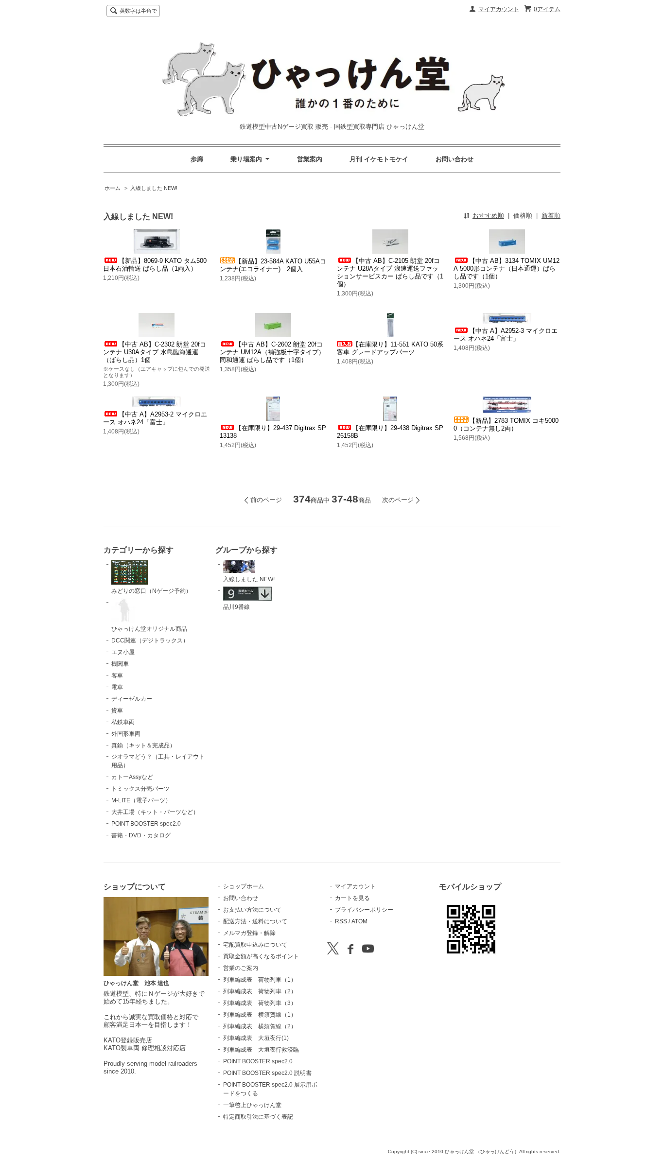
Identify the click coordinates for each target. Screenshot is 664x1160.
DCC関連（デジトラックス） (150, 640)
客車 (117, 675)
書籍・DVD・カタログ (141, 835)
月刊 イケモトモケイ (378, 159)
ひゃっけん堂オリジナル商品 (149, 628)
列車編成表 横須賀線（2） (260, 1026)
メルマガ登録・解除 (249, 933)
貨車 (117, 710)
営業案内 (309, 159)
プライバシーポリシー (364, 909)
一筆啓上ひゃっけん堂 (252, 1105)
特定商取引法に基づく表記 (258, 1116)
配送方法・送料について (255, 921)
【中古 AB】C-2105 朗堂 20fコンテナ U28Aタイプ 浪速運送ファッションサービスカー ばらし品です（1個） (390, 272)
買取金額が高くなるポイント (261, 956)
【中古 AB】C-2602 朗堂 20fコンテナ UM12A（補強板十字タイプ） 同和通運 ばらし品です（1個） (272, 352)
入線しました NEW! (153, 188)
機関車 (120, 663)
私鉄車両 (123, 722)
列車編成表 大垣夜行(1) (256, 1038)
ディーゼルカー (131, 698)
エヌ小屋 (123, 652)
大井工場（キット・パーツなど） (155, 812)
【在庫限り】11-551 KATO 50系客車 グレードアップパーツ (390, 348)
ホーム (113, 188)
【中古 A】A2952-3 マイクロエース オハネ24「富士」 (506, 334)
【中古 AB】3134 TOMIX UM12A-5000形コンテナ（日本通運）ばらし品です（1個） (506, 268)
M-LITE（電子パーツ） (141, 800)
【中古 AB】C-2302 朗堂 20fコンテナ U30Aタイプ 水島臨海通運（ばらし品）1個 (154, 352)
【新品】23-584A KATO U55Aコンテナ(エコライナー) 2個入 (273, 265)
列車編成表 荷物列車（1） (260, 979)
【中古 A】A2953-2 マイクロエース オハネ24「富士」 (155, 418)
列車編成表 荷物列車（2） (260, 991)
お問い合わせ (454, 159)
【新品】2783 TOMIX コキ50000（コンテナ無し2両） (506, 424)
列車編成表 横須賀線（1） (260, 1014)
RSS (341, 921)
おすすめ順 (488, 215)
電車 (117, 687)
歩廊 (197, 159)
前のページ (266, 499)
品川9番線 (236, 607)
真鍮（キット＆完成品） (143, 745)
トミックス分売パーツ (140, 788)
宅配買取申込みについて (255, 944)
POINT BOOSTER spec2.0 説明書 (267, 1073)
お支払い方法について (252, 909)
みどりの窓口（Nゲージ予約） (151, 591)
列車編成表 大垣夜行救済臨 (261, 1049)
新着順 (551, 215)
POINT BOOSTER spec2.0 (146, 823)
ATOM (359, 921)
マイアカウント (498, 9)
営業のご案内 (240, 968)
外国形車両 (125, 733)
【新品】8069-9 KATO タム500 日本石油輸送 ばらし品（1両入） (155, 264)
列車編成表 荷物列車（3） (260, 1003)
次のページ (398, 499)
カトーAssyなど (132, 777)
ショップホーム (243, 886)
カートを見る (352, 898)
